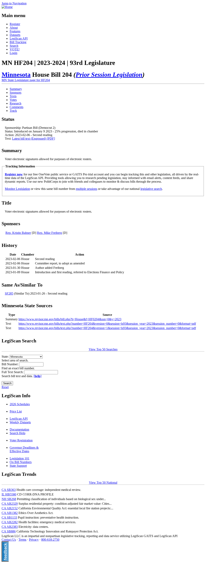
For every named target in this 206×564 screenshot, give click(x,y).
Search (14, 45)
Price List (16, 411)
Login (13, 53)
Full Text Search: (13, 372)
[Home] (7, 7)
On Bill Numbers (21, 462)
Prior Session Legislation (109, 74)
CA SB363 (9, 489)
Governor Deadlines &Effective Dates (24, 449)
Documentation (19, 429)
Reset (5, 387)
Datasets (15, 35)
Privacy (34, 539)
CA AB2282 (10, 522)
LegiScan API (19, 38)
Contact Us (9, 539)
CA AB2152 (10, 508)
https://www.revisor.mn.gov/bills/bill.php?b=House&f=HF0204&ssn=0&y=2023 (70, 319)
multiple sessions (86, 188)
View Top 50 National (103, 482)
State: (5, 356)
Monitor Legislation (17, 188)
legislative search (151, 188)
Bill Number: (10, 364)
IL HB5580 (9, 494)
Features (15, 31)
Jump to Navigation (14, 3)
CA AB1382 (10, 513)
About (14, 27)
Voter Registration (21, 440)
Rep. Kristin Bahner (18, 232)
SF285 (9, 293)
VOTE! (15, 49)
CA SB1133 (9, 517)
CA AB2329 (10, 503)
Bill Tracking (18, 42)
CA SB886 (9, 531)
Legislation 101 (19, 458)
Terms (22, 539)
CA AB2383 (10, 526)
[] (37, 376)
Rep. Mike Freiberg (49, 232)
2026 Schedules (20, 404)
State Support (18, 465)
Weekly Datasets (20, 422)
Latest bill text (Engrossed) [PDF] (33, 138)
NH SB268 (9, 499)
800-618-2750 (50, 539)
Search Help (17, 433)
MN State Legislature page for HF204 (26, 80)
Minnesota (16, 74)
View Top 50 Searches (103, 349)
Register (15, 24)
